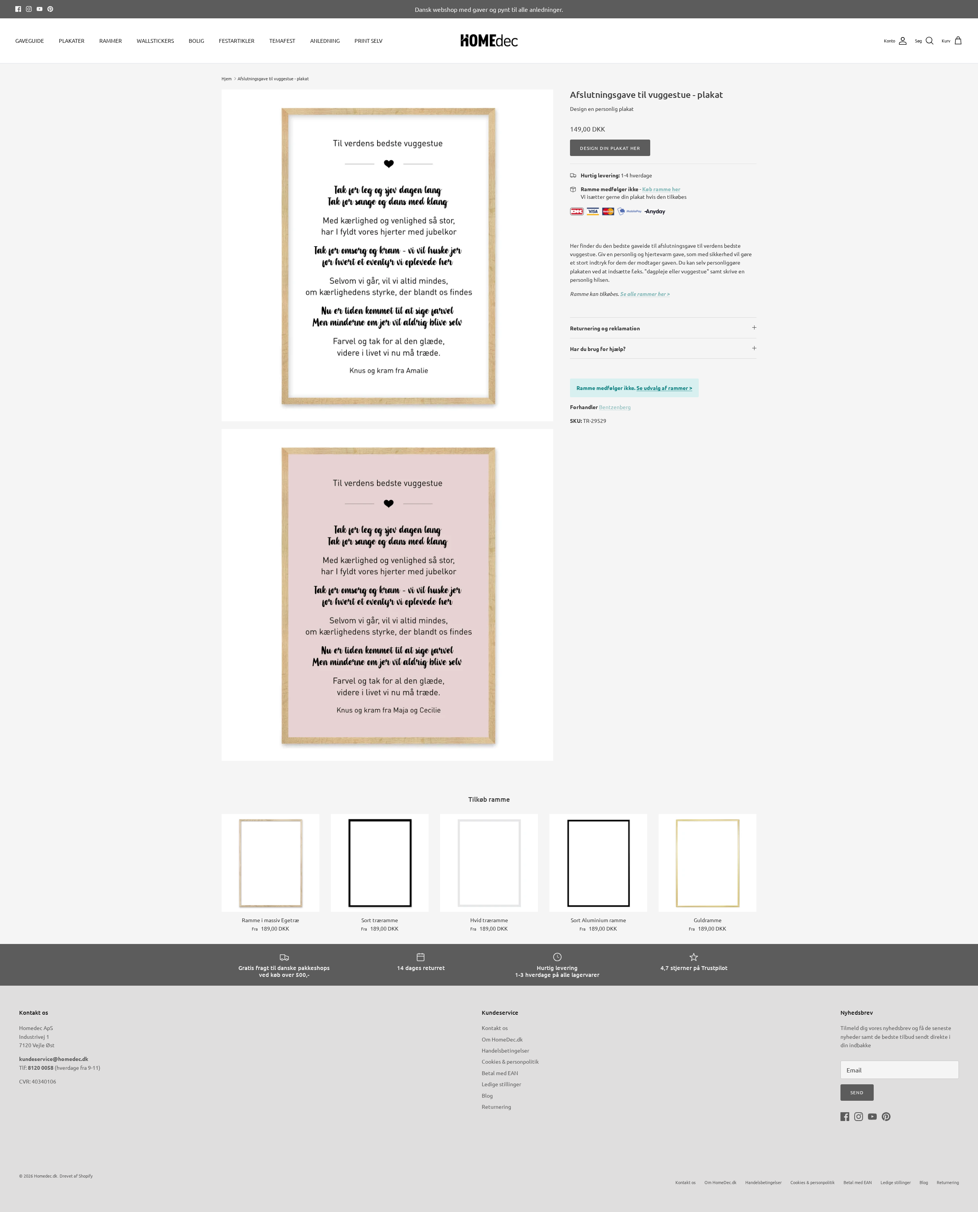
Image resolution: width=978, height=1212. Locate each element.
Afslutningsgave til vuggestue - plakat (273, 78)
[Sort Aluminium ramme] (598, 863)
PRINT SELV (368, 40)
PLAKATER (71, 40)
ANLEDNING (325, 40)
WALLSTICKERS (155, 40)
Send (857, 1092)
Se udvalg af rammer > (664, 387)
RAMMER (110, 40)
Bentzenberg (615, 406)
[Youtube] (39, 9)
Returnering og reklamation (605, 328)
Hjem (227, 78)
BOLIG (196, 40)
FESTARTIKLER (236, 40)
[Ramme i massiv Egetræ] (270, 863)
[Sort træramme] (380, 863)
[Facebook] (18, 9)
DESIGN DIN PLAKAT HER (610, 148)
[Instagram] (29, 9)
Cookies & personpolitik (510, 1061)
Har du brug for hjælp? (597, 348)
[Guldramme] (707, 863)
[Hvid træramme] (489, 863)
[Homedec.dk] (489, 41)
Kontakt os (495, 1027)
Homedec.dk (45, 1176)
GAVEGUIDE (29, 40)
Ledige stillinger (501, 1083)
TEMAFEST (282, 40)
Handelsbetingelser (505, 1050)
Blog (487, 1095)
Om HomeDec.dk (502, 1039)
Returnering (496, 1106)
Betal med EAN (500, 1072)
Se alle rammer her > (645, 293)
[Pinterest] (50, 9)
